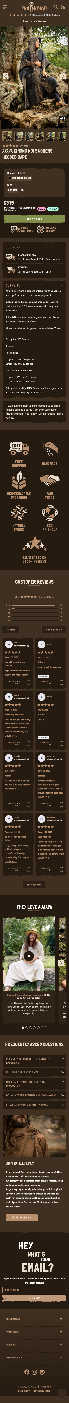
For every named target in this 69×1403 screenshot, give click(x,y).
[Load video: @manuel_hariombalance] (28, 956)
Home (25, 21)
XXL (22, 190)
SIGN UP (34, 1298)
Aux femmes (40, 21)
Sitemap (46, 1386)
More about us (21, 1217)
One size (12, 190)
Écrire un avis (55, 631)
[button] (4, 7)
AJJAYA (32, 1386)
